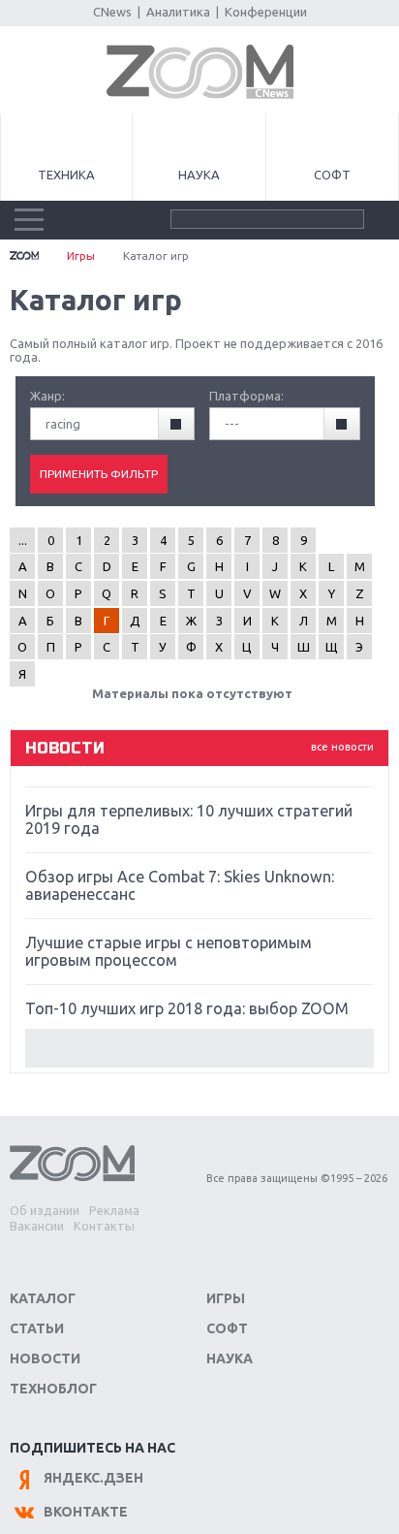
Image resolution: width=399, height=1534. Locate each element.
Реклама (114, 1210)
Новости (45, 1358)
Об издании (44, 1210)
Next (199, 1048)
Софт (332, 174)
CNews (112, 11)
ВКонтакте (86, 1511)
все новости (342, 746)
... (22, 540)
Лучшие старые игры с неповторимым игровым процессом (168, 951)
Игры (81, 255)
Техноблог (53, 1388)
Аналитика (178, 11)
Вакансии (37, 1225)
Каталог (43, 1298)
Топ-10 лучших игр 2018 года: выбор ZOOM (187, 1008)
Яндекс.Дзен (93, 1478)
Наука (199, 174)
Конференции (266, 11)
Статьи (37, 1328)
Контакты (104, 1225)
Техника (66, 174)
